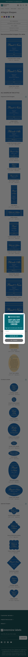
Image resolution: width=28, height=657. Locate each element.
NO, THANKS (14, 340)
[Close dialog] (23, 314)
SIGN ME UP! (14, 336)
